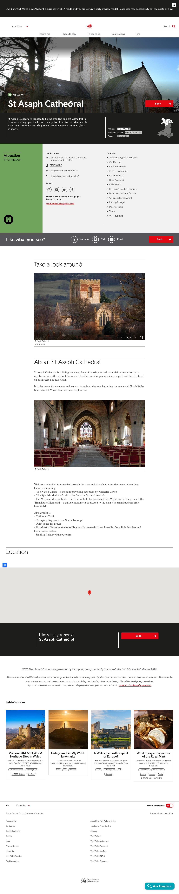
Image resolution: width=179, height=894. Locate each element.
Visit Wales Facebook (99, 846)
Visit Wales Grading (14, 856)
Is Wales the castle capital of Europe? (111, 754)
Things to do (93, 33)
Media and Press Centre (100, 826)
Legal (8, 841)
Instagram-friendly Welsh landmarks (68, 754)
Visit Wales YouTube (98, 851)
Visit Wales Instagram (99, 841)
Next (135, 337)
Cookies (9, 836)
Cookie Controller (13, 831)
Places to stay (69, 33)
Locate (5, 565)
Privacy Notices (12, 846)
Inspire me (44, 33)
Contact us (10, 826)
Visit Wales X (95, 836)
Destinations (118, 33)
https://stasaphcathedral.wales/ (64, 176)
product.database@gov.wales (60, 203)
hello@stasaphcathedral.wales (64, 170)
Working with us (12, 861)
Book (158, 103)
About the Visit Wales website (103, 821)
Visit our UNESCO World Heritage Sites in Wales (25, 754)
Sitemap (93, 831)
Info (138, 33)
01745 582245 (56, 165)
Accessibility (11, 821)
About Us (10, 851)
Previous (122, 337)
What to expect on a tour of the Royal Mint (153, 754)
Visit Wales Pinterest (99, 861)
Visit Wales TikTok (97, 856)
